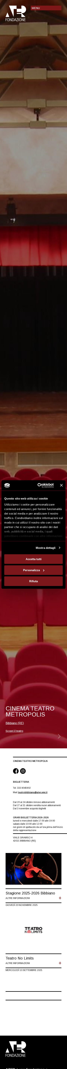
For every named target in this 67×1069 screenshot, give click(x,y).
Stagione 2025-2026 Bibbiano (30, 893)
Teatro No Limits (20, 958)
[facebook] (16, 771)
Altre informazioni (18, 898)
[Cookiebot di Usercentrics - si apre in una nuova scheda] (39, 485)
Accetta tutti (34, 559)
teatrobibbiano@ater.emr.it (32, 792)
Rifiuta (33, 581)
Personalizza (31, 570)
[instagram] (23, 771)
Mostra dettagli (46, 547)
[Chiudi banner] (61, 485)
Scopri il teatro (14, 730)
